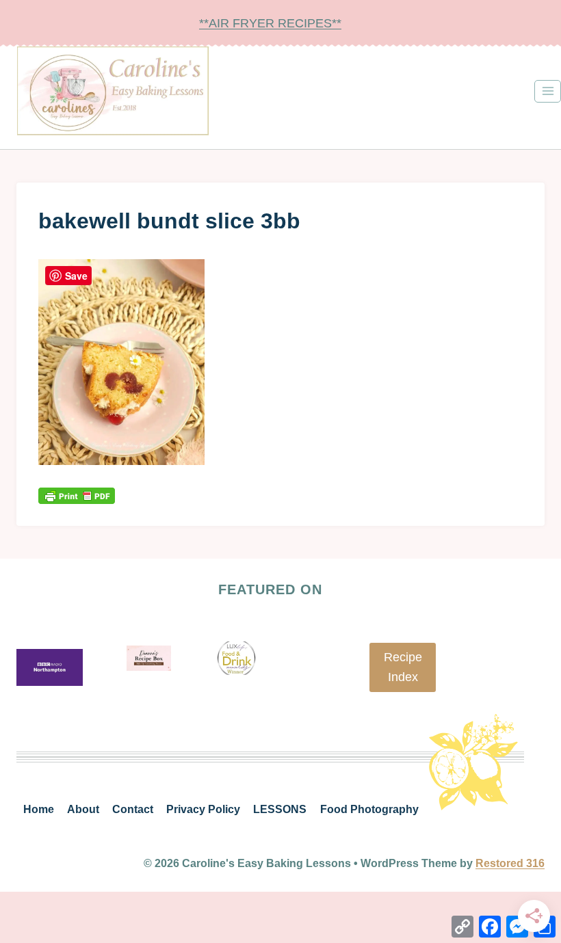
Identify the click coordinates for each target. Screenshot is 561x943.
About (83, 809)
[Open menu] (547, 91)
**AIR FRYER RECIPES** (270, 23)
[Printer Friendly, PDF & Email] (76, 495)
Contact (132, 809)
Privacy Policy (203, 809)
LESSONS (279, 809)
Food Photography (369, 809)
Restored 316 (510, 863)
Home (38, 809)
